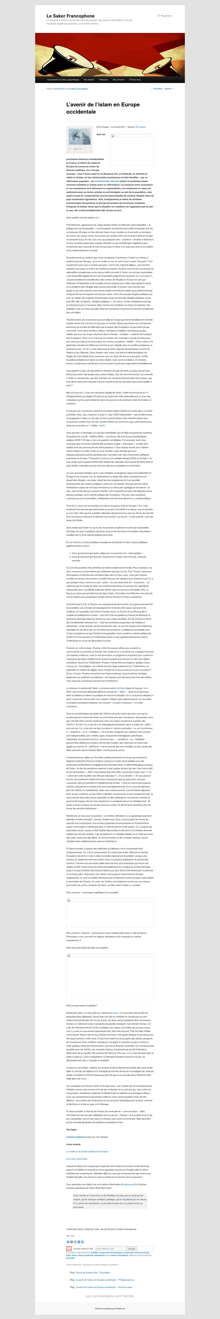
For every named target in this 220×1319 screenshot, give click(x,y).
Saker (74, 1255)
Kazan (115, 1012)
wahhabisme (99, 1255)
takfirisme (121, 688)
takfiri (102, 425)
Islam (68, 1255)
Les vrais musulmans (76, 1158)
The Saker (140, 126)
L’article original (74, 1137)
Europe (146, 1252)
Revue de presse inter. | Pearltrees (93, 1272)
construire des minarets (106, 181)
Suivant (169, 88)
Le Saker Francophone (71, 15)
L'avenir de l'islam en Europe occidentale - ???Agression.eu (105, 1279)
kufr (146, 688)
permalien (70, 1258)
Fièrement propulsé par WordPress (110, 1308)
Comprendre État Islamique (110, 1252)
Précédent (157, 88)
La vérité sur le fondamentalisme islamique (87, 1151)
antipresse (128, 1184)
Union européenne (85, 1255)
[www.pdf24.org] (69, 1248)
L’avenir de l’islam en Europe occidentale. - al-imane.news (104, 1287)
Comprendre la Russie (132, 1252)
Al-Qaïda (94, 1252)
